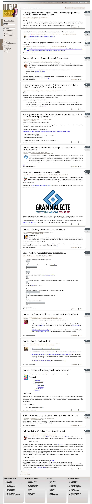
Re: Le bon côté (10, 487)
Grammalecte (53, 264)
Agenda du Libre (53, 481)
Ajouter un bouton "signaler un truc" (62, 415)
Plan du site (73, 495)
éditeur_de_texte (39, 91)
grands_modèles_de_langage (33, 483)
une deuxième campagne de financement (41, 185)
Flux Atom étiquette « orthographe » (76, 7)
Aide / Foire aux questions (76, 486)
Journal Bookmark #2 (40, 341)
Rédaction (65, 2)
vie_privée (30, 495)
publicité (42, 318)
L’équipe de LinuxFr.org (75, 483)
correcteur (8, 42)
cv (51, 46)
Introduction (37, 380)
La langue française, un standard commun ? (50, 370)
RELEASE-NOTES (42, 467)
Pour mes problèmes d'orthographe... (49, 253)
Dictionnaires (41, 385)
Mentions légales (74, 481)
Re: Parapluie (9, 481)
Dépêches (43, 2)
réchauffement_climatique (33, 485)
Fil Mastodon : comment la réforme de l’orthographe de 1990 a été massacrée (51, 32)
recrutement (54, 46)
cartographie (55, 318)
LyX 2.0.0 (52, 460)
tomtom (60, 318)
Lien (24, 32)
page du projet (75, 325)
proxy (49, 318)
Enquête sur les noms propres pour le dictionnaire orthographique (49, 148)
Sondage (27, 253)
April (50, 482)
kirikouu (31, 418)
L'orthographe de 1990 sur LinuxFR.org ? (49, 229)
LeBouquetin (29, 90)
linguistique (8, 51)
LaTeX (66, 436)
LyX (29, 436)
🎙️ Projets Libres (73, 2)
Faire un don (73, 482)
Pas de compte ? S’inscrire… (10, 35)
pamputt (28, 17)
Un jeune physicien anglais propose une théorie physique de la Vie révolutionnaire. (51, 354)
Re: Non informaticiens (11, 489)
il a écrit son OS (72, 351)
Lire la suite (25, 27)
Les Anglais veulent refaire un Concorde (41, 360)
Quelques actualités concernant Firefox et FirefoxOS (54, 314)
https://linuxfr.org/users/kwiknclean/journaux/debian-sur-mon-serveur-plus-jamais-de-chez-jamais (46, 131)
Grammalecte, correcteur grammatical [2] (42, 172)
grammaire (8, 49)
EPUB (81, 27)
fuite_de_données (31, 493)
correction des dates (40, 71)
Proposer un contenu (10, 20)
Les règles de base (39, 381)
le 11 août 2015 (42, 331)
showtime (29, 119)
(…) (48, 77)
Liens (54, 2)
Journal (26, 58)
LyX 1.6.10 (60, 444)
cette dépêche (40, 325)
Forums (59, 2)
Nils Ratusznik (57, 174)
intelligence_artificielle (32, 481)
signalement (33, 419)
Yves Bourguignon (30, 255)
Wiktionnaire (44, 275)
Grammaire (40, 388)
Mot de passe (6, 26)
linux (29, 490)
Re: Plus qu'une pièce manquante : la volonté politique (17, 483)
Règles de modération (75, 490)
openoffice (8, 47)
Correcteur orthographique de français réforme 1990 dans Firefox (51, 14)
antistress (29, 317)
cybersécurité (30, 494)
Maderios (29, 46)
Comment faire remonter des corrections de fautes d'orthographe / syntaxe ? (52, 115)
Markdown (74, 27)
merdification (30, 482)
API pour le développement (76, 493)
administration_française (32, 486)
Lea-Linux (51, 493)
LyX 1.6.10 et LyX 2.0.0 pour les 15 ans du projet (44, 431)
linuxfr (44, 62)
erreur (43, 419)
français (7, 50)
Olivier (28, 152)
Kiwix (32, 285)
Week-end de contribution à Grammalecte (50, 58)
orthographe (38, 18)
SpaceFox (29, 232)
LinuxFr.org (10, 10)
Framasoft (51, 490)
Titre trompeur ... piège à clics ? (12, 495)
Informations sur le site (75, 485)
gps (52, 318)
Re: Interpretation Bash (11, 486)
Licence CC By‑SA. (45, 17)
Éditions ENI (52, 487)
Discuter (28, 39)
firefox (7, 41)
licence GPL (45, 436)
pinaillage (41, 233)
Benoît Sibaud (30, 61)
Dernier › (27, 471)
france (69, 34)
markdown (45, 91)
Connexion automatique (9, 30)
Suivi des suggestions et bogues (77, 487)
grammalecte (8, 48)
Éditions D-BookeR (53, 483)
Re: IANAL (8, 485)
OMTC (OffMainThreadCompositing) (40, 330)
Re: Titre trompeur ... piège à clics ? (13, 494)
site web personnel (36, 34)
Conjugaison (40, 386)
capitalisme (30, 489)
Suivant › (24, 471)
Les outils (37, 383)
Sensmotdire (51, 275)
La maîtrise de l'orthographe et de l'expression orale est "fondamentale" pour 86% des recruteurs (52, 43)
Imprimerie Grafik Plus (54, 495)
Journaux (49, 2)
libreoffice (33, 62)
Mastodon (42, 34)
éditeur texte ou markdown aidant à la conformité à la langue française (50, 86)
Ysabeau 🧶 (29, 34)
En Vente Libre (52, 489)
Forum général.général (33, 114)
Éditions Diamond (53, 485)
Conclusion (37, 390)
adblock (46, 318)
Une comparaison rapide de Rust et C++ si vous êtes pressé (46, 349)
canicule (29, 487)
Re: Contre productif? (11, 490)
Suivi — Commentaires (33, 415)
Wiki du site (73, 489)
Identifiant (5, 23)
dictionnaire (8, 44)
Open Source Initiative (54, 494)
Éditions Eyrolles (53, 486)
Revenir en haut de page (25, 474)
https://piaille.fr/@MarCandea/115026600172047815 (42, 36)
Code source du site (74, 494)
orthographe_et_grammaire (11, 43)
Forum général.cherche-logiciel (37, 13)
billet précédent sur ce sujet (29, 222)
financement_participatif (36, 318)
